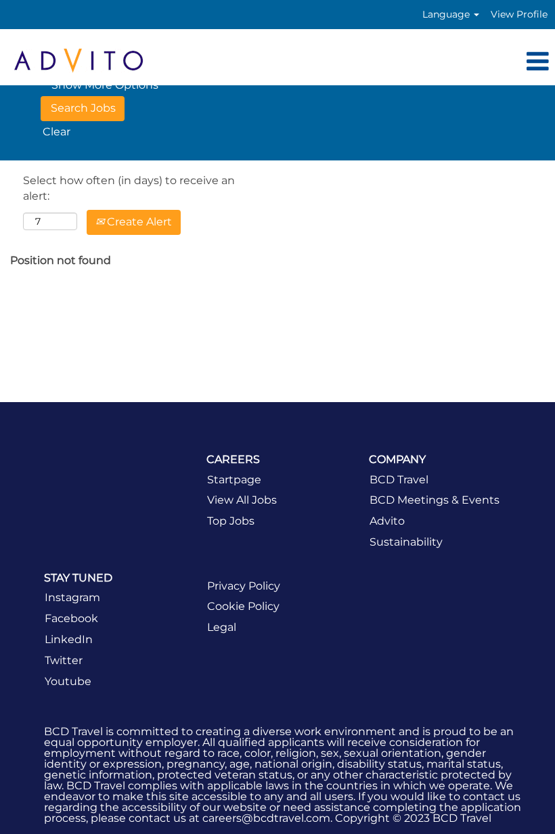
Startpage (234, 480)
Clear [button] (56, 131)
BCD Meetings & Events (435, 500)
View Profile (519, 14)
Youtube (68, 682)
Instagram (72, 598)
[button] (370, 62)
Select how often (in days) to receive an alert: (129, 188)
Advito (387, 521)
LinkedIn (69, 640)
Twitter (64, 661)
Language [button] (447, 14)
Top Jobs (230, 521)
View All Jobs (242, 500)
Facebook (71, 619)
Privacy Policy (243, 586)
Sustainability (406, 542)
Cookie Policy (243, 606)
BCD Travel (399, 480)
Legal (221, 627)
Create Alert (138, 221)
